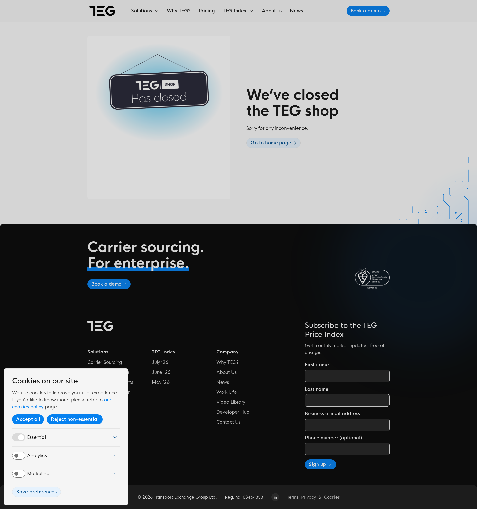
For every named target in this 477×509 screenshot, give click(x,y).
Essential (36, 437)
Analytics (37, 455)
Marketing (38, 473)
